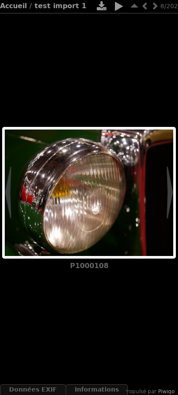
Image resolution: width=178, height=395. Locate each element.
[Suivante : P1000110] (155, 6)
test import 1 (60, 6)
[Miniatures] (134, 6)
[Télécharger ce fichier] (101, 7)
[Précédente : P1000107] (145, 6)
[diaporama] (118, 7)
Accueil (13, 6)
